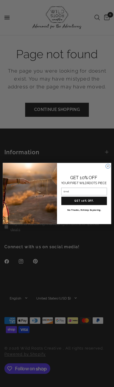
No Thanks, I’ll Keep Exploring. (84, 210)
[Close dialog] (108, 166)
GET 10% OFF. (84, 200)
